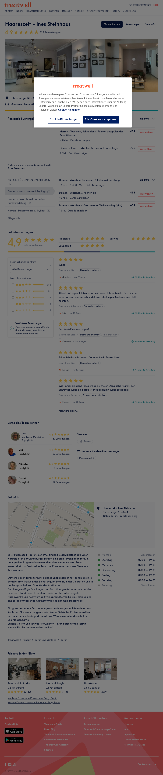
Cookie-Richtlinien (69, 109)
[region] (83, 102)
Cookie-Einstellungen (64, 119)
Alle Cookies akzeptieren (101, 119)
